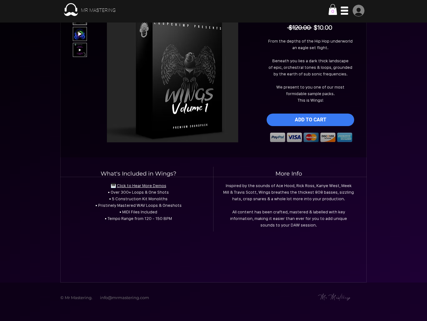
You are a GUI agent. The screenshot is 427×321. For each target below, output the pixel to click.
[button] (332, 9)
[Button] (89, 10)
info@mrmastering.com (124, 297)
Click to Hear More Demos (141, 185)
